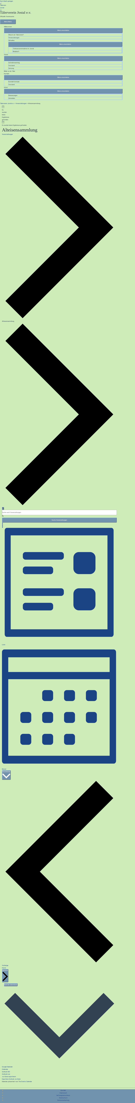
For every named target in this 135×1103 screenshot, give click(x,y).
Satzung (11, 68)
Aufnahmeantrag (14, 63)
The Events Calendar (25, 1081)
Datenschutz (63, 1098)
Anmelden (11, 98)
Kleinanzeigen (12, 95)
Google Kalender (7, 1067)
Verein (6, 54)
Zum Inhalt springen (6, 1)
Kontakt (6, 74)
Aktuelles (11, 40)
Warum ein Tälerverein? (16, 35)
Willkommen (8, 27)
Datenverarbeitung (63, 1100)
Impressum (63, 1093)
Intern (6, 87)
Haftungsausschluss (63, 1095)
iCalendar (5, 1069)
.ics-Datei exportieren (9, 1076)
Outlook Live (6, 1074)
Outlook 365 (6, 1072)
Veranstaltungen (13, 38)
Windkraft (16, 51)
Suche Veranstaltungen (59, 520)
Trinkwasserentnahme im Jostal (23, 49)
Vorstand (11, 65)
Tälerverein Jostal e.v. (15, 12)
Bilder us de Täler (9, 71)
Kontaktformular (13, 82)
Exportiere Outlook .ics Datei (11, 1079)
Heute (4, 968)
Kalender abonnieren (10, 985)
